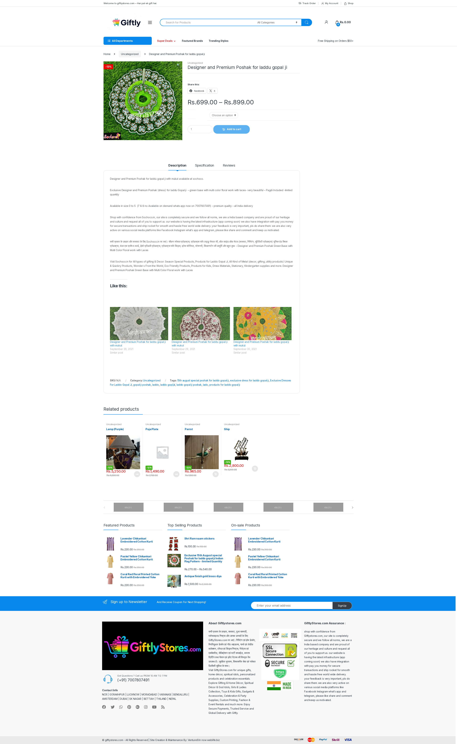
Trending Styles (218, 40)
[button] (178, 65)
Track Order (309, 3)
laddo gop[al (167, 384)
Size (192, 113)
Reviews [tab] (229, 165)
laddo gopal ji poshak (189, 384)
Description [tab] (177, 165)
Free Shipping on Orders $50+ (335, 40)
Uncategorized (129, 54)
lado (205, 384)
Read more (137, 474)
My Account (331, 3)
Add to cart (234, 129)
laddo (155, 384)
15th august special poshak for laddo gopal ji (203, 380)
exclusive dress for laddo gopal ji (249, 380)
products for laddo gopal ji (224, 384)
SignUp (342, 605)
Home (107, 54)
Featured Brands (192, 40)
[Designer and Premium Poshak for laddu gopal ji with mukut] (139, 323)
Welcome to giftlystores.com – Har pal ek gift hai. (130, 3)
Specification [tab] (204, 165)
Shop (350, 3)
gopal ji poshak (142, 384)
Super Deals (164, 40)
